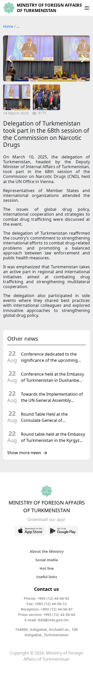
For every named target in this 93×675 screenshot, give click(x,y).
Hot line (47, 568)
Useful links (46, 576)
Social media (46, 559)
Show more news (24, 452)
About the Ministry (47, 551)
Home (8, 26)
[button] (9, 58)
